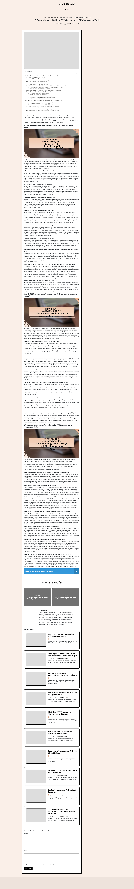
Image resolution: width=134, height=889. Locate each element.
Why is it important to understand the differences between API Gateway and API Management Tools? (46, 85)
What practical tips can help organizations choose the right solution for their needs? (42, 110)
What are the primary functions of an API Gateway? (36, 77)
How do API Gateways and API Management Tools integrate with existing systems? (43, 90)
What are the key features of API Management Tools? (36, 81)
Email (25, 855)
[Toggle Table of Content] (76, 74)
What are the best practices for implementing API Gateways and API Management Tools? (44, 100)
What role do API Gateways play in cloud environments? (37, 94)
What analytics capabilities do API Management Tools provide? (38, 84)
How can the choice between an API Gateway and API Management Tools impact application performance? (45, 87)
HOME (67, 9)
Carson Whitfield (70, 23)
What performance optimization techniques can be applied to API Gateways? (40, 104)
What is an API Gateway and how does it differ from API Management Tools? (41, 75)
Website (25, 860)
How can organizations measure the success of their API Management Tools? (40, 107)
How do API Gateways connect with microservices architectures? (38, 93)
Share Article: (44, 582)
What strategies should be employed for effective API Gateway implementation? (42, 102)
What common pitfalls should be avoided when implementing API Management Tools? (42, 109)
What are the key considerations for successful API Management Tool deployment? (42, 106)
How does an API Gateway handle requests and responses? (37, 78)
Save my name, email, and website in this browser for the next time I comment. (43, 864)
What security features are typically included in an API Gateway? (38, 80)
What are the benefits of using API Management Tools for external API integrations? (41, 97)
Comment (26, 833)
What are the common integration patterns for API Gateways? (38, 91)
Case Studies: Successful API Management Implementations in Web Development (62, 811)
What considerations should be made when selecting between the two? (39, 88)
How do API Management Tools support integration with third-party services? (41, 96)
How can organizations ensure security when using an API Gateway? (39, 103)
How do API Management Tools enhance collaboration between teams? (39, 98)
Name (25, 850)
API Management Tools (33, 576)
